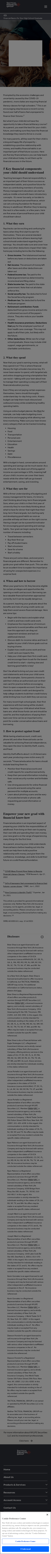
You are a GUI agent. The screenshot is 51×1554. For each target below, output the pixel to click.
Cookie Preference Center (25, 1541)
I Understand (25, 1549)
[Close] (47, 1515)
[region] (25, 1533)
